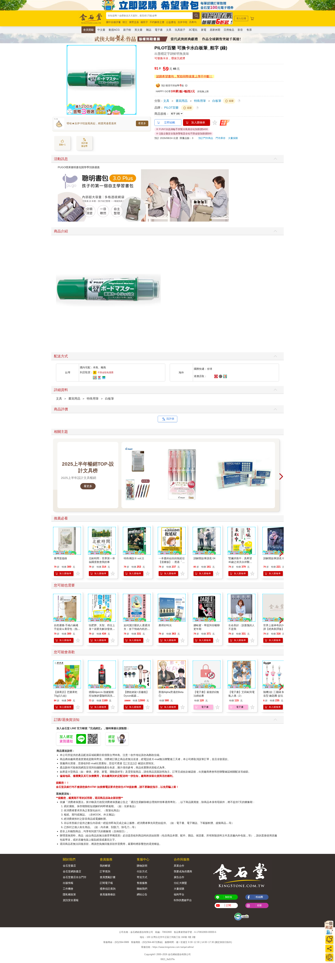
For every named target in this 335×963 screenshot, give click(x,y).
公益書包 (171, 22)
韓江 (124, 22)
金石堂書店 (69, 865)
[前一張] (69, 80)
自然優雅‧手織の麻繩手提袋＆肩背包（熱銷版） (67, 629)
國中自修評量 (113, 22)
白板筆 (216, 101)
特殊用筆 (200, 101)
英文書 (138, 29)
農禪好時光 (165, 625)
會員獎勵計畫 (108, 877)
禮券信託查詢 (108, 888)
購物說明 (142, 865)
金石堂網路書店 (72, 871)
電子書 (159, 29)
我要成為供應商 (183, 871)
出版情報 (68, 882)
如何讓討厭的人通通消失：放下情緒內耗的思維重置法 (137, 629)
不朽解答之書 (157, 22)
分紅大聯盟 (180, 882)
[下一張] (133, 80)
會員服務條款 (108, 894)
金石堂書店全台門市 (74, 877)
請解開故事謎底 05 (274, 558)
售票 (249, 29)
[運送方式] (329, 957)
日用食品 (229, 29)
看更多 (142, 123)
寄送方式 (142, 877)
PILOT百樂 (171, 107)
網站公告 (142, 894)
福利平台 (179, 894)
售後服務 (142, 882)
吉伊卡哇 (182, 22)
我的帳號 (105, 865)
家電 (203, 29)
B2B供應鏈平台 (183, 900)
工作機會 (68, 888)
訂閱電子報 (106, 882)
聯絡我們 (142, 888)
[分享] (329, 949)
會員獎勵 (88, 29)
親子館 (127, 29)
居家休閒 (215, 29)
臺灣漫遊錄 (60, 558)
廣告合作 (179, 877)
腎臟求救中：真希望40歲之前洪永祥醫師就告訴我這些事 (240, 562)
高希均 (192, 22)
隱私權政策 (69, 894)
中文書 (101, 29)
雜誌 (148, 29)
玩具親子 (180, 29)
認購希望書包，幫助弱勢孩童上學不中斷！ (184, 76)
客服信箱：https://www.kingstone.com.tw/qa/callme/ (167, 947)
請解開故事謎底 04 (204, 558)
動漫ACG (114, 29)
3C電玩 (193, 29)
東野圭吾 (134, 22)
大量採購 (233, 138)
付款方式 (142, 871)
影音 (240, 29)
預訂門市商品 (205, 138)
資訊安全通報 (71, 900)
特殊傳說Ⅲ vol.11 (134, 558)
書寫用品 (182, 101)
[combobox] (149, 15)
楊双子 (144, 22)
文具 (168, 29)
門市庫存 (220, 138)
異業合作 (179, 865)
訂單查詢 (130, 763)
